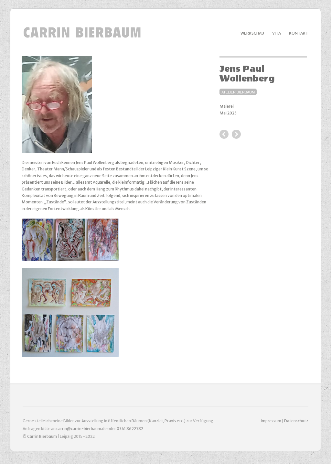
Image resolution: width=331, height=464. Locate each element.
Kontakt (298, 33)
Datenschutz (296, 420)
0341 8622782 (130, 428)
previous (236, 134)
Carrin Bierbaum (42, 436)
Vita (276, 33)
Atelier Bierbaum (238, 91)
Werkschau (252, 33)
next (224, 134)
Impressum (271, 420)
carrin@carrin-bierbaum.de (81, 428)
